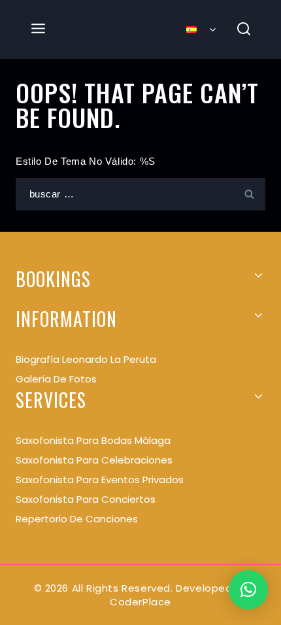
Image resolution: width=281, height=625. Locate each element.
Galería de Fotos (56, 379)
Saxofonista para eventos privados (100, 479)
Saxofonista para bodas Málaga (93, 440)
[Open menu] (38, 29)
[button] (248, 589)
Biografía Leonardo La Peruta (86, 359)
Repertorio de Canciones (77, 519)
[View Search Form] (244, 29)
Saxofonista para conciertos (86, 499)
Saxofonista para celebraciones (94, 460)
